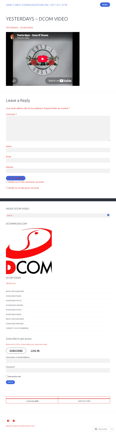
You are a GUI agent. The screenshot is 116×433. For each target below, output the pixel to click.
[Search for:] (58, 215)
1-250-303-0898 (32, 401)
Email (8, 156)
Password (10, 367)
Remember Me (14, 376)
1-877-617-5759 (84, 401)
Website (9, 167)
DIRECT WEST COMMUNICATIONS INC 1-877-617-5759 (36, 5)
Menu (105, 5)
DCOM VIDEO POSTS (14, 300)
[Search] (108, 215)
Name (9, 146)
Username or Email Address (18, 357)
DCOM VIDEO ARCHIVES (15, 324)
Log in (35, 350)
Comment (11, 114)
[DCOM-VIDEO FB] (14, 421)
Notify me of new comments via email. (26, 182)
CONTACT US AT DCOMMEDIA (17, 328)
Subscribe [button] (16, 350)
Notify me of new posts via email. (23, 188)
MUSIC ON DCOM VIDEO (15, 291)
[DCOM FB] (8, 421)
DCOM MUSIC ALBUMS (14, 305)
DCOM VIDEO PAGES (13, 296)
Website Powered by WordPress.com (20, 426)
